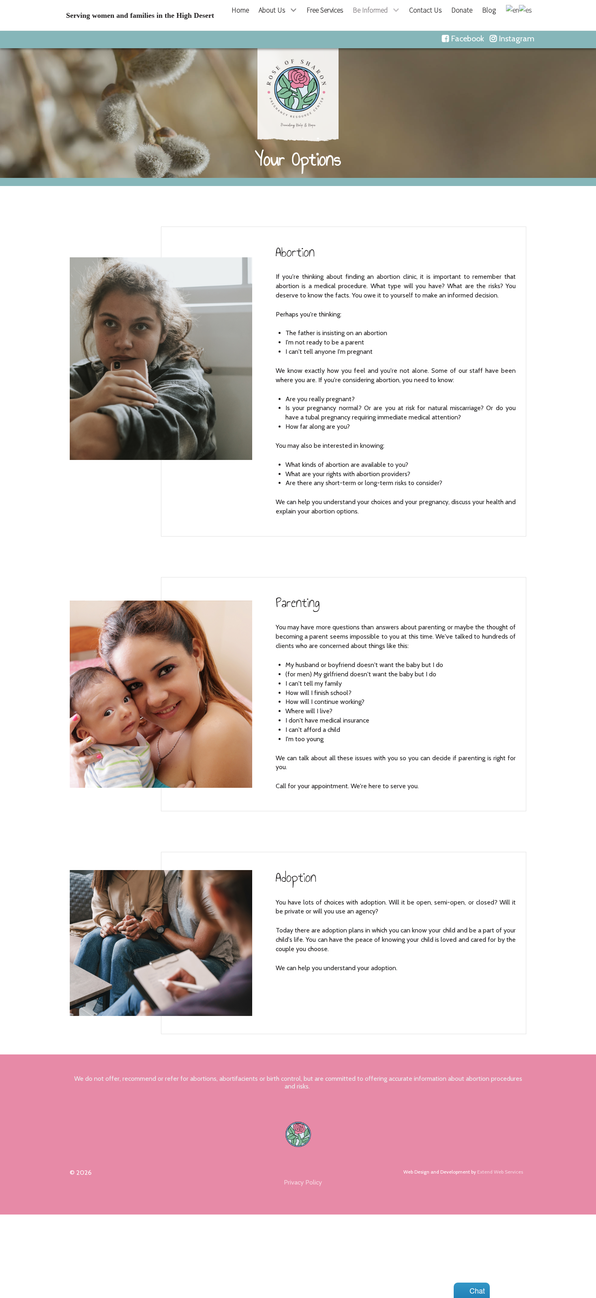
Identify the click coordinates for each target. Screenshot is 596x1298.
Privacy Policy (303, 1182)
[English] (512, 9)
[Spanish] (525, 9)
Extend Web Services (500, 1172)
